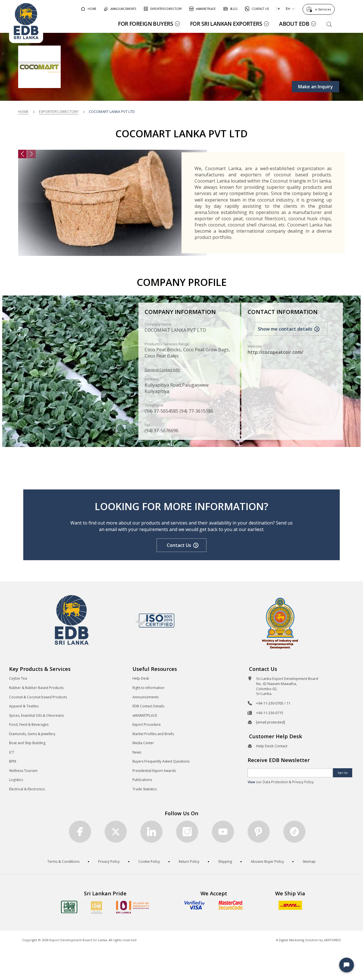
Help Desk (140, 678)
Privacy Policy (109, 861)
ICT (11, 752)
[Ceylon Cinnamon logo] (96, 907)
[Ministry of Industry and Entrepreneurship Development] (280, 623)
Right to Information (148, 687)
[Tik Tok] (294, 832)
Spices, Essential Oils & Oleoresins (36, 715)
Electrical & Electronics (27, 789)
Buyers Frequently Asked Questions (160, 761)
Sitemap (309, 861)
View (251, 782)
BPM (12, 761)
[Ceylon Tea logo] (69, 907)
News (136, 752)
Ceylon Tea (18, 678)
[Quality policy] (154, 620)
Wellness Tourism (23, 770)
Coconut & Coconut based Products (38, 697)
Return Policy (189, 861)
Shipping (225, 861)
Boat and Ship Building (27, 743)
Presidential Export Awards (154, 770)
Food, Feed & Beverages (28, 724)
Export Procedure (146, 724)
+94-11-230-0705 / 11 (273, 703)
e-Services (323, 9)
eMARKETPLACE (144, 715)
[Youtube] (223, 832)
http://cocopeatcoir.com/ (275, 352)
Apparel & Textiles (24, 706)
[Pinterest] (259, 832)
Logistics (16, 779)
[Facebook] (80, 832)
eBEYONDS (332, 940)
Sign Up (342, 772)
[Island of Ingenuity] (132, 907)
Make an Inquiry (315, 87)
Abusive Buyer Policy (267, 861)
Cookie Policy (149, 861)
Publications (142, 779)
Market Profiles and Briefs (153, 733)
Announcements (145, 697)
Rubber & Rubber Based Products (36, 687)
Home (23, 111)
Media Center (143, 743)
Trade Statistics (144, 789)
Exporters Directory (59, 111)
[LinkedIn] (151, 832)
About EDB (294, 23)
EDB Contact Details (148, 706)
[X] (116, 832)
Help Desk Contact (271, 745)
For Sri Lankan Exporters (226, 23)
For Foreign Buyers (145, 23)
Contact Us (179, 545)
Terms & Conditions (63, 861)
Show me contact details (285, 329)
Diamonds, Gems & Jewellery (32, 733)
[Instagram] (187, 832)
